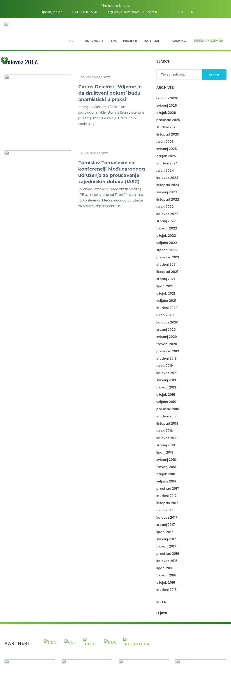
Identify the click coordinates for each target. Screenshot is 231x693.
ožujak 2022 (166, 235)
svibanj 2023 (166, 192)
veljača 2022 (166, 243)
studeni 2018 (166, 416)
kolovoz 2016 (166, 561)
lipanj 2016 (164, 568)
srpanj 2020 (166, 329)
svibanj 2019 (166, 380)
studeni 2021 (166, 264)
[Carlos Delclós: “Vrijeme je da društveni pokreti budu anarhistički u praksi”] (38, 107)
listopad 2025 (167, 134)
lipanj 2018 (164, 452)
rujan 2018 (164, 430)
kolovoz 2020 (167, 322)
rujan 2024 (165, 170)
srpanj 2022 (166, 221)
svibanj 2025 (166, 149)
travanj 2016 (166, 575)
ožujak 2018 (165, 474)
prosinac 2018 (167, 409)
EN (191, 12)
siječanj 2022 (166, 250)
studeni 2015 (166, 590)
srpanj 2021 (165, 279)
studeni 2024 (167, 163)
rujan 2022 (165, 206)
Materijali (151, 41)
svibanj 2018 (166, 459)
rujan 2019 (164, 365)
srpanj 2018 (165, 445)
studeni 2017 (166, 496)
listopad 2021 (167, 271)
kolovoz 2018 (166, 438)
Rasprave (179, 41)
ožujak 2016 (165, 582)
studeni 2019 (166, 358)
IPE (71, 41)
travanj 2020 (166, 344)
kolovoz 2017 (166, 517)
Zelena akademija (208, 40)
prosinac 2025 (168, 120)
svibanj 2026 (166, 105)
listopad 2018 (167, 423)
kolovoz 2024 (167, 178)
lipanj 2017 (164, 532)
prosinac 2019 (167, 351)
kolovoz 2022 (167, 214)
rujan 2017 (164, 510)
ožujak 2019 (165, 394)
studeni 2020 (167, 308)
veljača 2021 (166, 300)
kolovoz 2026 (167, 98)
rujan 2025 (165, 141)
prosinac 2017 (167, 488)
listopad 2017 (167, 503)
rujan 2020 (165, 315)
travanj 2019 (166, 387)
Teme (113, 41)
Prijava (161, 613)
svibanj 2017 (166, 539)
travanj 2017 (166, 546)
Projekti (130, 41)
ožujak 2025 (166, 156)
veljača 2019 (166, 402)
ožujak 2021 (165, 293)
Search (214, 75)
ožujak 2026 (166, 112)
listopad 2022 (167, 199)
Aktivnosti (94, 41)
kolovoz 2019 (166, 373)
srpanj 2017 (165, 524)
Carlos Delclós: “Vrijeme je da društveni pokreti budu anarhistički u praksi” (110, 93)
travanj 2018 (166, 467)
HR (180, 12)
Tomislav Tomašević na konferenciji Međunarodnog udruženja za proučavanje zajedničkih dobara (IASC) (111, 172)
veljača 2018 (166, 481)
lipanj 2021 (164, 286)
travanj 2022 (166, 228)
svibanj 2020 (166, 337)
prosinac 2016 (167, 553)
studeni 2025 (167, 127)
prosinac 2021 (167, 257)
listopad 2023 (167, 185)
